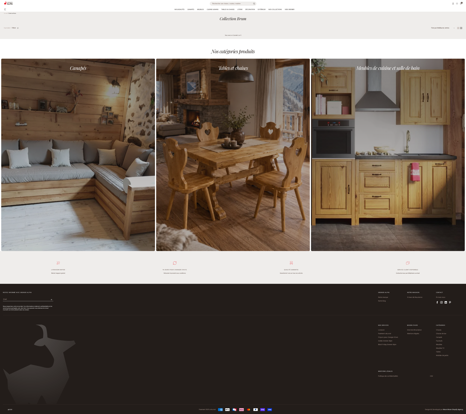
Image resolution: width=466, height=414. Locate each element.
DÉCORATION (250, 9)
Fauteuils (439, 341)
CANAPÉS (190, 9)
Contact (439, 293)
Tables (438, 352)
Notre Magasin (413, 293)
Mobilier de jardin (442, 355)
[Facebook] (437, 302)
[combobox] (233, 4)
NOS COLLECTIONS (275, 9)
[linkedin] (446, 302)
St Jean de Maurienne (414, 297)
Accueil (6, 13)
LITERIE (239, 9)
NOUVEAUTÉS (179, 9)
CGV (431, 376)
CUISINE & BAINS (212, 9)
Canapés (439, 337)
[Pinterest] (450, 302)
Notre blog (382, 301)
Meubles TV (440, 348)
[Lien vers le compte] (453, 3)
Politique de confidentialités (388, 376)
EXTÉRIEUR (262, 9)
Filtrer (14, 28)
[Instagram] (441, 302)
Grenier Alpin (383, 293)
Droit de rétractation (414, 330)
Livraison (381, 330)
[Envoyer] (51, 299)
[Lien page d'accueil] (107, 3)
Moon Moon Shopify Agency (453, 409)
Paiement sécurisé (384, 334)
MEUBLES (200, 9)
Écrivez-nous (440, 297)
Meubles (439, 345)
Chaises (438, 330)
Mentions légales (413, 334)
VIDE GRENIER (289, 9)
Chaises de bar (441, 334)
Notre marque (383, 297)
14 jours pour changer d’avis (388, 337)
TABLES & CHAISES (228, 9)
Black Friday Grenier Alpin (387, 345)
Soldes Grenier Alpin (385, 341)
